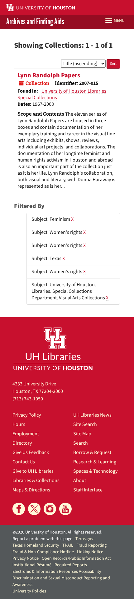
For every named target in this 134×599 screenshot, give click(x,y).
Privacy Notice (25, 558)
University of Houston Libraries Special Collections (61, 94)
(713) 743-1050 (27, 398)
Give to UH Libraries (33, 471)
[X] (34, 509)
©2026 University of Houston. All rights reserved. (57, 532)
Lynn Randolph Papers (48, 75)
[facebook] (18, 509)
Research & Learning (94, 461)
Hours (18, 424)
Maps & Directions (31, 489)
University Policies (29, 591)
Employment (25, 433)
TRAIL (67, 545)
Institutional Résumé (31, 565)
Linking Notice (90, 552)
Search (80, 443)
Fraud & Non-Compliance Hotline (43, 552)
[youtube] (65, 509)
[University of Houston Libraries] (52, 349)
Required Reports (71, 565)
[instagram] (50, 509)
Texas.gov (84, 539)
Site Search (85, 424)
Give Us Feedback (30, 452)
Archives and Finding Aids (35, 22)
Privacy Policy (26, 415)
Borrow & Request (92, 452)
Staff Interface (88, 489)
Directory (22, 443)
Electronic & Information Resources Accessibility (56, 571)
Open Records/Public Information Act (76, 558)
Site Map (82, 433)
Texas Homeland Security (35, 545)
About (79, 480)
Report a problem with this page (42, 539)
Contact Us (23, 461)
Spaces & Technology (95, 471)
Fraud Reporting (91, 545)
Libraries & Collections (36, 480)
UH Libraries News (92, 415)
